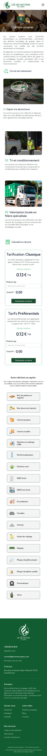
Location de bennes (12, 737)
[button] (42, 4)
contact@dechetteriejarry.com (16, 657)
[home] (17, 4)
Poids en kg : (11, 282)
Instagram (8, 713)
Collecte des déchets (12, 730)
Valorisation (8, 734)
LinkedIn (7, 717)
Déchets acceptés (29, 710)
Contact (25, 717)
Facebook (8, 710)
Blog (24, 713)
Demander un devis (23, 301)
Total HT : (10, 292)
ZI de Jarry (8, 667)
